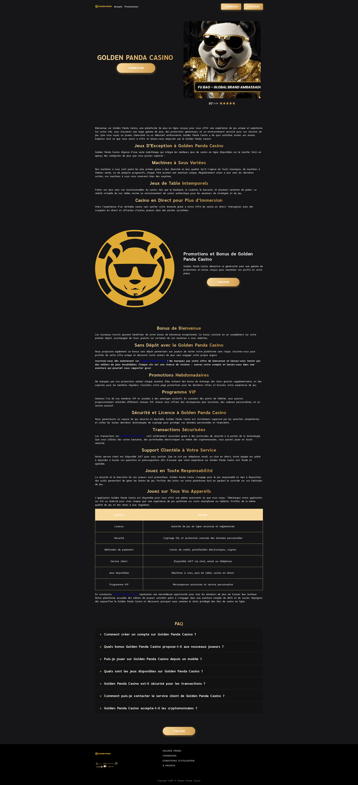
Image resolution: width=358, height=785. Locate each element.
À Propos (169, 766)
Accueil (118, 6)
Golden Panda (172, 751)
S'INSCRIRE (253, 6)
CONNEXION (231, 6)
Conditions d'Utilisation (179, 761)
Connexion (169, 756)
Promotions (131, 6)
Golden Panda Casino (154, 360)
